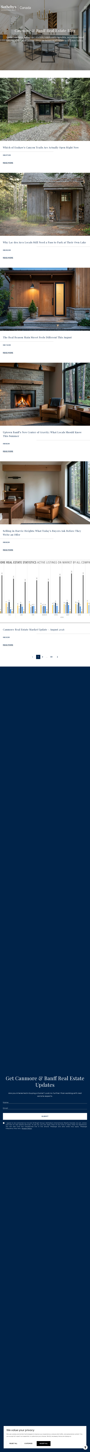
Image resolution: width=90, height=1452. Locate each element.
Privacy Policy (27, 1128)
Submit (45, 1116)
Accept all (44, 1443)
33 (51, 657)
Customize (28, 1443)
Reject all (13, 1443)
